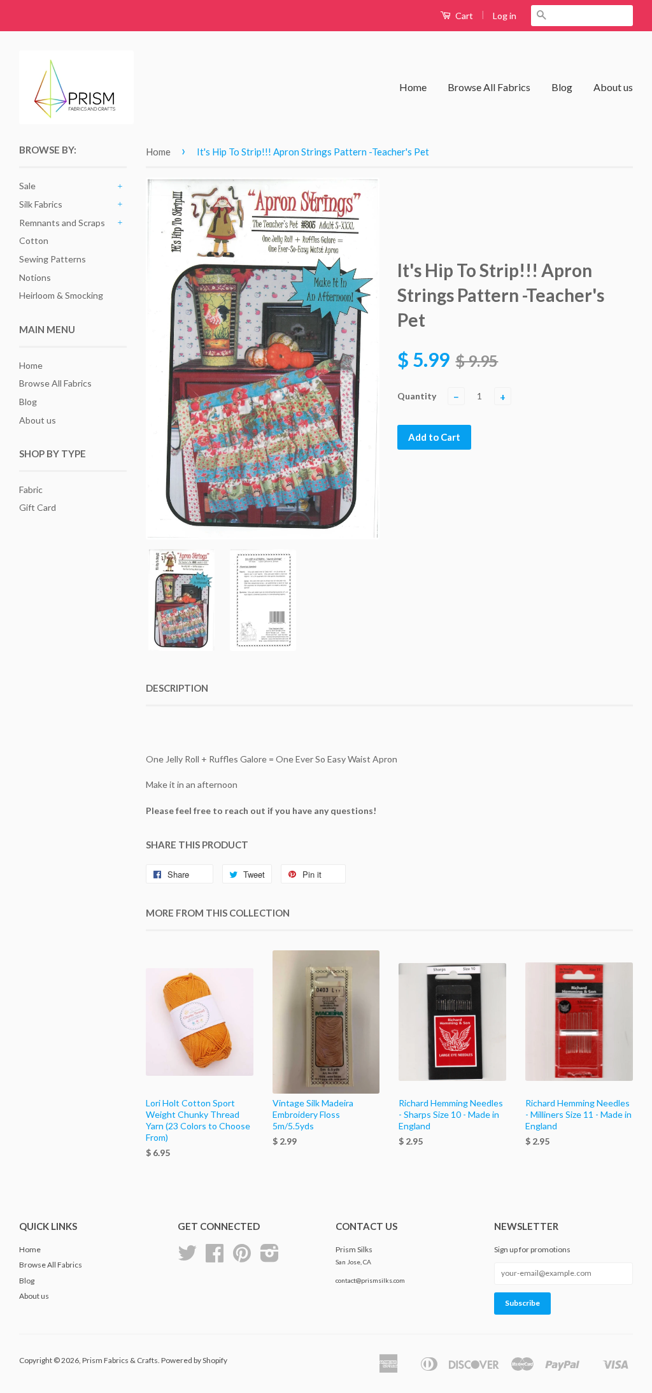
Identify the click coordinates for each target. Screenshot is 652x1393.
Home (413, 87)
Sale (27, 185)
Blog (561, 87)
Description (177, 688)
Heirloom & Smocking (61, 295)
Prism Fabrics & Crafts (120, 1360)
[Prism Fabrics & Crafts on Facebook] (214, 1257)
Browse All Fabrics (489, 87)
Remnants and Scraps (62, 222)
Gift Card (37, 507)
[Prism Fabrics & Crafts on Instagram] (270, 1257)
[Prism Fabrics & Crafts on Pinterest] (242, 1257)
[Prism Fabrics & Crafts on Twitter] (187, 1257)
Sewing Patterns (52, 259)
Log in (504, 15)
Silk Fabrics (40, 204)
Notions (35, 277)
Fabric (31, 489)
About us (613, 87)
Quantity (416, 395)
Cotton (33, 240)
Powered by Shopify (194, 1360)
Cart (463, 15)
